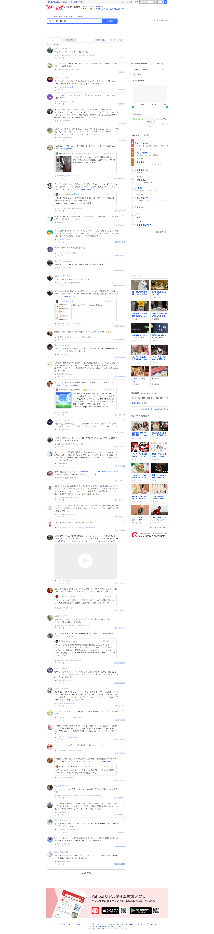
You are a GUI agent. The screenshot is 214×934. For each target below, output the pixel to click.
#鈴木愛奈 (104, 486)
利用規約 (111, 924)
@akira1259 (88, 625)
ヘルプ (135, 2)
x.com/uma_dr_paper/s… (64, 636)
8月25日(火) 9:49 (119, 242)
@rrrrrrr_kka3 (64, 463)
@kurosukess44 (64, 239)
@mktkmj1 (65, 222)
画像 (55, 16)
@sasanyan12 (64, 688)
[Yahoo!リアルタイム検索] (64, 6)
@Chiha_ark (66, 812)
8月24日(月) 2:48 (119, 628)
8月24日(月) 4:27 (119, 530)
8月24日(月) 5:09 (119, 517)
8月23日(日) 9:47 (119, 706)
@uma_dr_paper (71, 641)
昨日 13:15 (121, 90)
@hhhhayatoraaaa (66, 261)
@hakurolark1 (65, 861)
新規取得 (99, 6)
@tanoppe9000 (77, 444)
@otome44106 (68, 268)
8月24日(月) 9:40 (119, 432)
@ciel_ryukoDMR (71, 253)
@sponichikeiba (81, 194)
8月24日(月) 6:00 (119, 480)
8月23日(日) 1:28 (119, 753)
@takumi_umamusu (68, 514)
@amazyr (65, 412)
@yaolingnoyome (71, 478)
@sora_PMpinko (66, 138)
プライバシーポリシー (81, 924)
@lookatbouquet (89, 528)
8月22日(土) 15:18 (119, 815)
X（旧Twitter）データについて (117, 927)
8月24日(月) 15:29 (119, 285)
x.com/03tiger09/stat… (103, 761)
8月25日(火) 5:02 (119, 255)
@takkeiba (68, 374)
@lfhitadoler (64, 786)
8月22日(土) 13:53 (119, 846)
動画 (60, 16)
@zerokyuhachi (68, 778)
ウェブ (49, 16)
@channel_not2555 (87, 55)
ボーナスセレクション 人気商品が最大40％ (109, 9)
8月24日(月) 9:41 (119, 415)
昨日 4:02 (122, 140)
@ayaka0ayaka (73, 737)
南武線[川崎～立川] (139, 403)
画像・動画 (69, 40)
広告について (121, 924)
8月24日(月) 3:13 (119, 610)
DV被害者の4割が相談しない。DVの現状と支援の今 (67, 2)
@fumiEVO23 (67, 680)
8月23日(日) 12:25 (119, 663)
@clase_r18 (64, 852)
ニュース (79, 16)
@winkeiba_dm (83, 153)
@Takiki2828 (64, 820)
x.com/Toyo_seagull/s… (100, 591)
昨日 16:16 (121, 72)
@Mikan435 (86, 337)
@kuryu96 (63, 616)
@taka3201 (66, 430)
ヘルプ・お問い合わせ (152, 924)
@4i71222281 (68, 101)
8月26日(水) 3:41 (119, 211)
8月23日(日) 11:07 (119, 683)
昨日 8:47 (122, 123)
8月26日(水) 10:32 (119, 178)
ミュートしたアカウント (159, 21)
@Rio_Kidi (69, 354)
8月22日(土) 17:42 (119, 798)
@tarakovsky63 (76, 283)
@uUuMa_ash (64, 420)
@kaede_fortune (69, 301)
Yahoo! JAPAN (126, 2)
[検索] (165, 2)
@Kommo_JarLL (73, 69)
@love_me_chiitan (66, 48)
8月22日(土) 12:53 (119, 864)
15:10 (123, 58)
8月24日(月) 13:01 (119, 377)
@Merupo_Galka (76, 717)
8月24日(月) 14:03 (119, 340)
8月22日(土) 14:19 (119, 832)
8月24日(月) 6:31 (119, 466)
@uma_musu (90, 390)
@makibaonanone (75, 660)
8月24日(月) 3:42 (119, 583)
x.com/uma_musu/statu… (68, 385)
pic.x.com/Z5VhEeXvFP (105, 541)
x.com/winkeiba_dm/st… (63, 149)
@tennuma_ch (68, 87)
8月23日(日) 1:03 (119, 780)
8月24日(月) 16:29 (119, 270)
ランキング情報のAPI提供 (95, 927)
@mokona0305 (71, 176)
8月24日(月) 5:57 (119, 500)
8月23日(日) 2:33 (119, 739)
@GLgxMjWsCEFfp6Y (67, 703)
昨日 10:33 (121, 104)
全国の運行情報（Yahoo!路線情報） (154, 409)
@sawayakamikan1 (74, 750)
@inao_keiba (64, 345)
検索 (111, 21)
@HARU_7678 (65, 276)
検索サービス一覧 (135, 924)
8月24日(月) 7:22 (119, 447)
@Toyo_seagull (70, 596)
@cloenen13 (64, 668)
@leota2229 (79, 208)
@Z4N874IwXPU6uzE (70, 830)
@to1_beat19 (64, 77)
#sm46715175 (107, 472)
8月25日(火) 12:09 (119, 225)
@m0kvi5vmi (73, 497)
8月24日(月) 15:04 (119, 326)
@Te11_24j (69, 844)
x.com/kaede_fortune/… (67, 296)
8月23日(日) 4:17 (119, 720)
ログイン (86, 9)
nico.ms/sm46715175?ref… (90, 472)
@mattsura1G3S (68, 121)
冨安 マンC (159, 2)
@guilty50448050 (96, 795)
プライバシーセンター (99, 924)
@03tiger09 (86, 766)
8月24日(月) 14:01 (119, 357)
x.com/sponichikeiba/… (84, 189)
